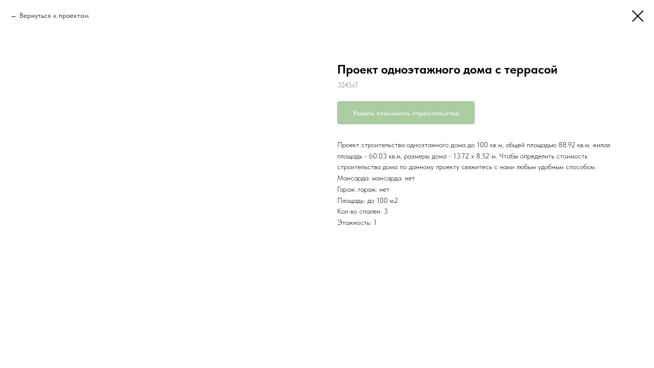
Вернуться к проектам (54, 15)
